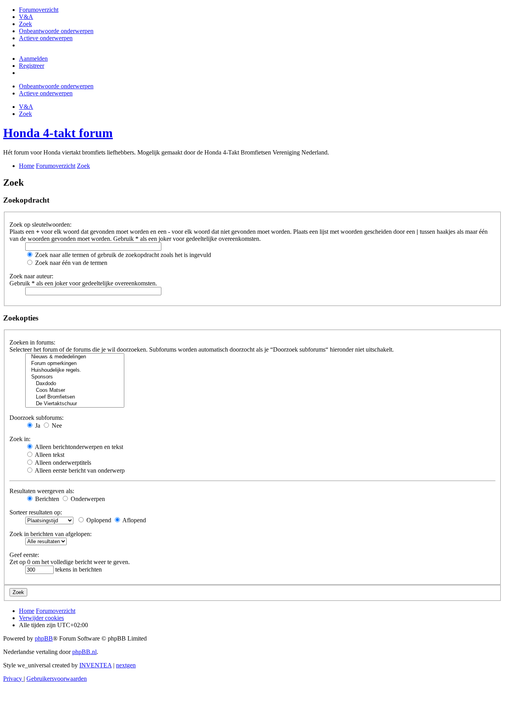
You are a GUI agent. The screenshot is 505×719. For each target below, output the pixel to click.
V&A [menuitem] (26, 106)
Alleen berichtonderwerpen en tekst (78, 446)
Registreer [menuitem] (31, 65)
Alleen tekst (49, 454)
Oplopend (98, 520)
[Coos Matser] (75, 390)
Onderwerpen (87, 498)
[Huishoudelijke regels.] (75, 370)
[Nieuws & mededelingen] (75, 357)
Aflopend (133, 520)
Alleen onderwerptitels (62, 462)
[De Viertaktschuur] (75, 403)
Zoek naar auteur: (31, 276)
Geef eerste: (24, 554)
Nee (56, 425)
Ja (37, 425)
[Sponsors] (75, 377)
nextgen (126, 665)
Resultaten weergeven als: (41, 491)
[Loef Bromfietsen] (75, 397)
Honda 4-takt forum (58, 133)
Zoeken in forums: (32, 342)
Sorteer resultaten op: (35, 512)
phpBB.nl (84, 651)
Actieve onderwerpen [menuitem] (46, 93)
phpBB (44, 638)
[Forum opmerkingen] (75, 363)
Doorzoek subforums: (36, 417)
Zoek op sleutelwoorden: (40, 224)
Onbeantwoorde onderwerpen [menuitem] (56, 86)
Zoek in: (19, 439)
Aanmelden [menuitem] (33, 58)
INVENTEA (95, 665)
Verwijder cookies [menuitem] (41, 618)
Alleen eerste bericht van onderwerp (79, 470)
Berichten (46, 498)
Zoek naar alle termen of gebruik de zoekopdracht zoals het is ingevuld (122, 254)
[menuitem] (38, 9)
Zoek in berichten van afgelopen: (50, 534)
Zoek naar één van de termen (70, 262)
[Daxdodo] (75, 383)
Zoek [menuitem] (25, 113)
